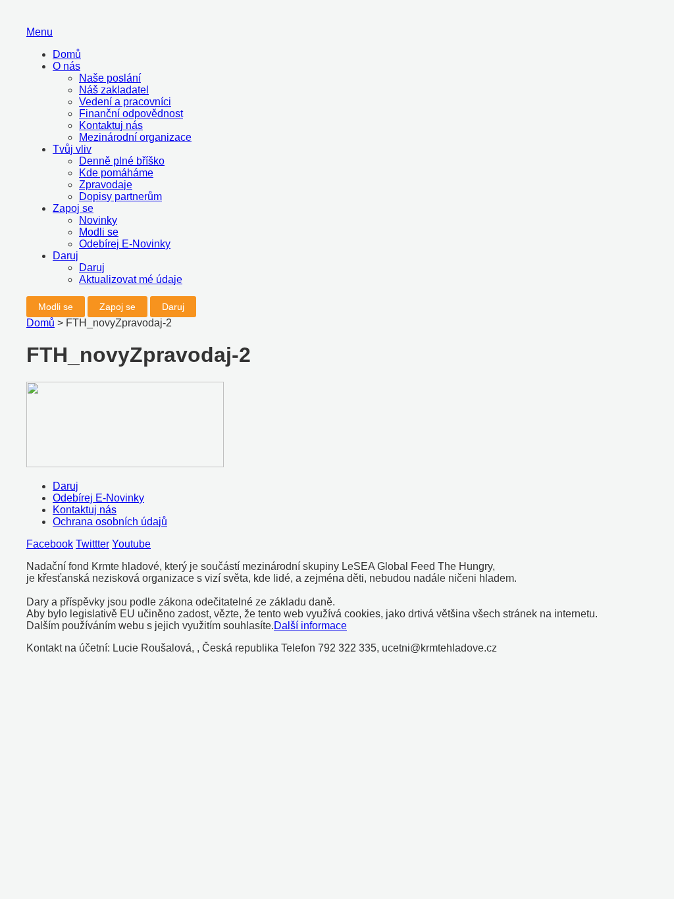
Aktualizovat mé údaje (130, 279)
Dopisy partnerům (120, 196)
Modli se (98, 232)
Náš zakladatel (114, 89)
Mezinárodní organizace (135, 137)
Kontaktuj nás (111, 125)
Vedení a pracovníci (125, 101)
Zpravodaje (105, 184)
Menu (39, 32)
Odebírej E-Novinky (124, 243)
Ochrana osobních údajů (110, 521)
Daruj (65, 255)
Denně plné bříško (122, 161)
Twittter (92, 544)
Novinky (98, 220)
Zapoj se (73, 208)
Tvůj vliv (72, 149)
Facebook (49, 544)
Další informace (310, 625)
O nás (66, 66)
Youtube (131, 544)
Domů (67, 54)
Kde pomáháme (116, 172)
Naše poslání (110, 78)
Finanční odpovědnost (131, 113)
